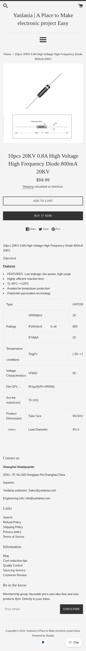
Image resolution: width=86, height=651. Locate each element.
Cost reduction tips (15, 560)
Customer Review (15, 575)
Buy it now (43, 215)
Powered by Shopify (43, 635)
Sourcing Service (14, 570)
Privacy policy (12, 532)
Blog (6, 555)
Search (7, 517)
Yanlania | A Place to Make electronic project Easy (43, 19)
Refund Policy (12, 522)
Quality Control (12, 565)
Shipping (28, 186)
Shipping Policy (13, 527)
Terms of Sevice (13, 536)
